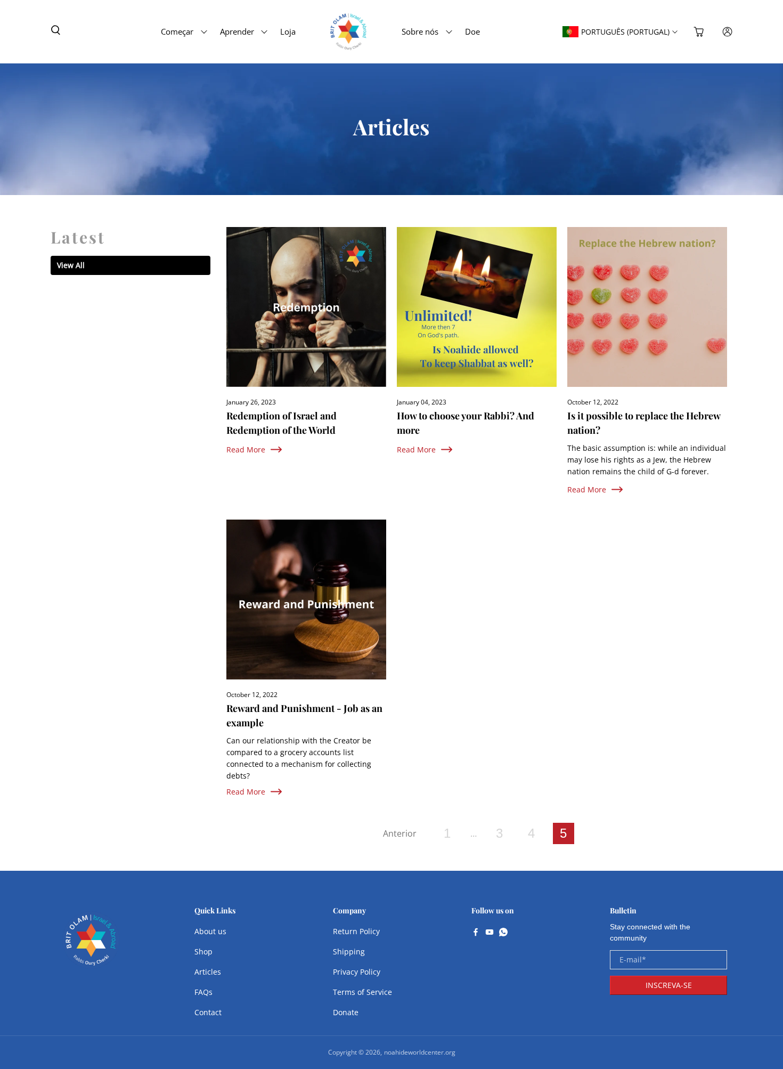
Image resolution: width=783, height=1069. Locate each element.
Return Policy (356, 931)
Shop (203, 951)
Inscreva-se (669, 985)
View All (71, 265)
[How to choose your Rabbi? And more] (477, 307)
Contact (208, 1012)
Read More (245, 449)
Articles (207, 972)
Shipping (349, 951)
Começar (177, 31)
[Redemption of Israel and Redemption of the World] (306, 307)
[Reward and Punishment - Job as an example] (306, 599)
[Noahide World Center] (91, 945)
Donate (345, 1012)
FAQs (203, 992)
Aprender (237, 31)
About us (210, 931)
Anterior (400, 833)
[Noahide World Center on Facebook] (475, 933)
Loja (288, 31)
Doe (472, 31)
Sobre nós (420, 31)
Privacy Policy (356, 972)
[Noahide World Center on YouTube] (489, 933)
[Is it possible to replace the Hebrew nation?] (647, 307)
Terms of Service (362, 992)
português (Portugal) (625, 32)
